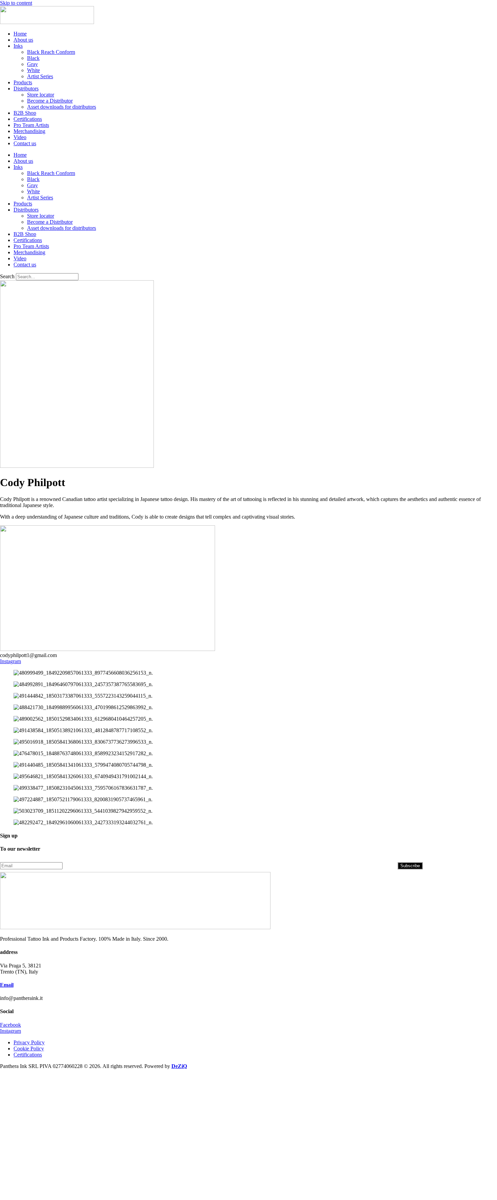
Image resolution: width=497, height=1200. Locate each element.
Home (20, 34)
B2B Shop (25, 113)
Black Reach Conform (51, 52)
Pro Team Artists (31, 125)
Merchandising (29, 131)
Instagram (10, 661)
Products (23, 82)
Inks (18, 46)
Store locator (40, 94)
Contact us (25, 143)
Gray (32, 64)
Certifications (28, 119)
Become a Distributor (50, 101)
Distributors (26, 88)
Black (33, 58)
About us (23, 40)
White (33, 70)
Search (7, 276)
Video (20, 137)
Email (7, 985)
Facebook (10, 1025)
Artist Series (40, 76)
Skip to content (16, 3)
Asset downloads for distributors (61, 107)
